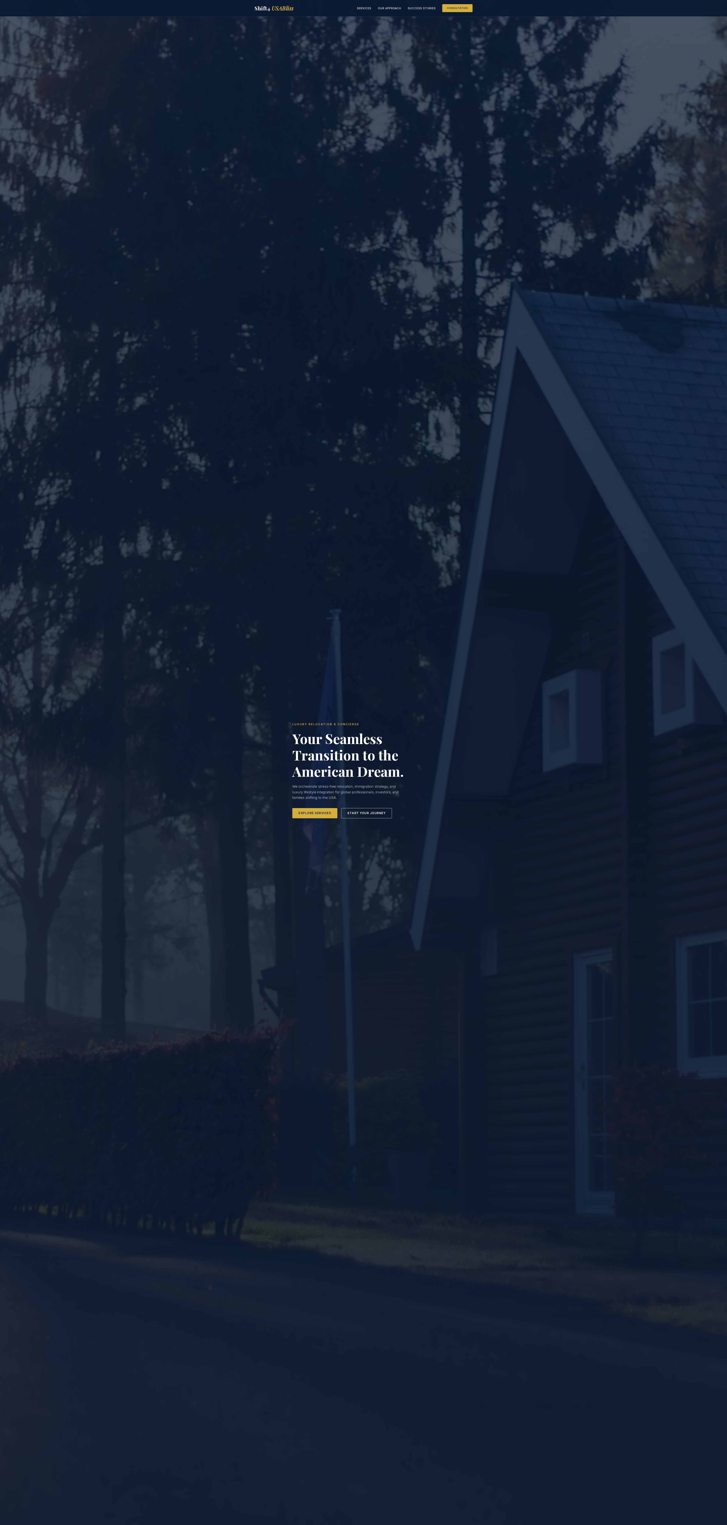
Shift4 (274, 8)
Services (364, 8)
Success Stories (422, 8)
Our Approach (389, 8)
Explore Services (315, 813)
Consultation (457, 8)
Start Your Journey (366, 813)
